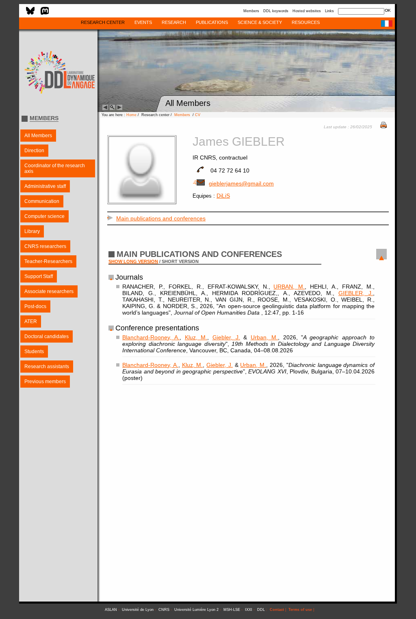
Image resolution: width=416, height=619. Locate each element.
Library (32, 231)
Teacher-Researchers (48, 261)
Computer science (44, 216)
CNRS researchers (45, 246)
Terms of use (300, 610)
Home (131, 115)
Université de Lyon (138, 610)
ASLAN (111, 610)
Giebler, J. (226, 337)
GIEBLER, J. (355, 293)
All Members (38, 135)
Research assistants (46, 366)
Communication (41, 201)
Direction (34, 150)
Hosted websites (306, 11)
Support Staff (38, 276)
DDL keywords (275, 11)
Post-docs (35, 306)
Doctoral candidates (46, 336)
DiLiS (223, 195)
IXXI (248, 610)
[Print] (383, 126)
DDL (261, 610)
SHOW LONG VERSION (133, 261)
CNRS (163, 610)
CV (197, 115)
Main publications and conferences (161, 218)
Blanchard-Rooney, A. (151, 337)
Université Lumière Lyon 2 (196, 610)
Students (34, 351)
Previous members (45, 381)
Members (251, 11)
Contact (277, 610)
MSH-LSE (231, 610)
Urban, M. (264, 337)
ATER (30, 321)
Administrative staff (45, 186)
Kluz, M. (196, 337)
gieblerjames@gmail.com (241, 183)
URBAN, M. (289, 286)
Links (329, 11)
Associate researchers (49, 291)
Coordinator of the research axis (54, 168)
